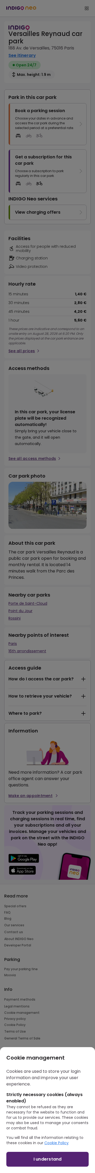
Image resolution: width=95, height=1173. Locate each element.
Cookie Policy (56, 1142)
